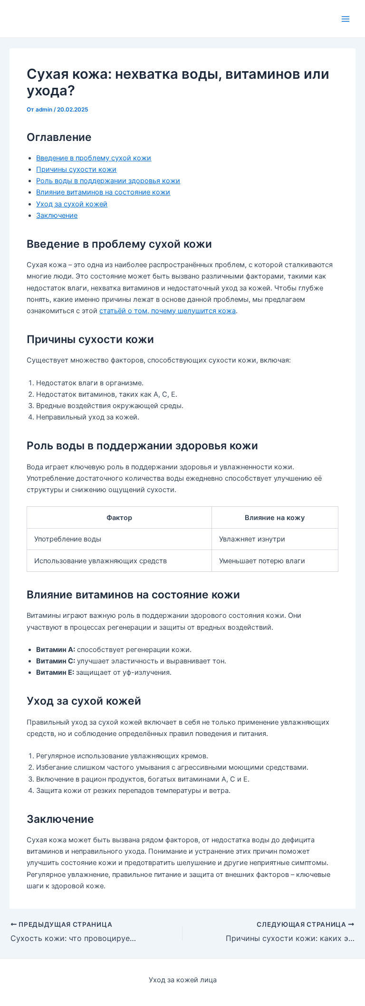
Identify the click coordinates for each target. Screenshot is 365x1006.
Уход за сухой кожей (71, 204)
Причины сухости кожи (76, 169)
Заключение (56, 215)
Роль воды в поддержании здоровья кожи (108, 181)
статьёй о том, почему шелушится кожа (167, 311)
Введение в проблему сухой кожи (93, 158)
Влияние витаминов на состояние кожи (103, 192)
